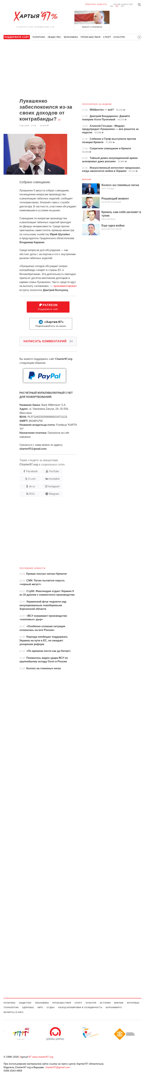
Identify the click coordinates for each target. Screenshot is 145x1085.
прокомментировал (65, 285)
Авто (40, 1007)
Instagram (54, 486)
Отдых (50, 1007)
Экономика (70, 37)
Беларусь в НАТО (14, 1012)
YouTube (54, 471)
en (122, 6)
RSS (32, 493)
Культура (119, 37)
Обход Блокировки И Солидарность (80, 1007)
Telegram (54, 493)
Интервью (133, 1003)
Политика (39, 37)
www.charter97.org (42, 1056)
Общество (54, 37)
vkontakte (54, 478)
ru (117, 6)
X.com (32, 478)
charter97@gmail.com (57, 1067)
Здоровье (28, 1007)
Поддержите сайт (48, 307)
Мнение (87, 179)
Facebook (32, 471)
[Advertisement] (40, 69)
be (111, 6)
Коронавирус (114, 1007)
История (105, 1003)
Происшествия (90, 37)
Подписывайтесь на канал (51, 324)
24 (59, 120)
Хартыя (35, 16)
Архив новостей (123, 4)
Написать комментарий (48, 341)
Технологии (11, 1007)
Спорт (107, 37)
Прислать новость (96, 4)
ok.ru (32, 486)
